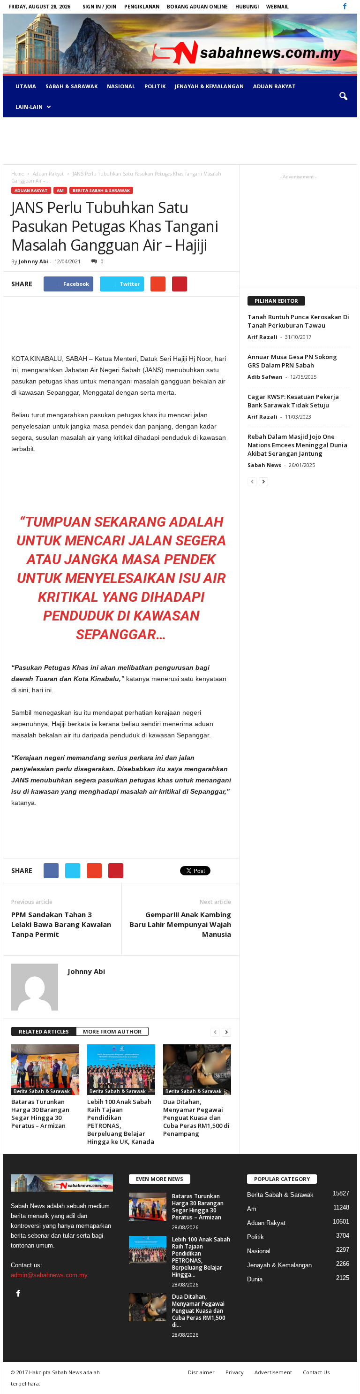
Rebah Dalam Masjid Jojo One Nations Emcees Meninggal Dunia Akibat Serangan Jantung (297, 445)
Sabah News (264, 464)
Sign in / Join (99, 6)
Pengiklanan (141, 6)
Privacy (234, 1372)
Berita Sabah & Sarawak (101, 190)
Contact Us (316, 1372)
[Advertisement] (180, 141)
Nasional (121, 86)
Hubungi (247, 6)
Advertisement (273, 1372)
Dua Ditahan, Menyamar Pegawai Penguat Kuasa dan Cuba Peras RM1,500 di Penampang (196, 1117)
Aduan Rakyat (274, 86)
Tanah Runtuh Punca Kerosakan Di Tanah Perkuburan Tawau (298, 321)
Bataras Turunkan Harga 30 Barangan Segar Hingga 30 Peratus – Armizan (40, 1113)
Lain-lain (29, 106)
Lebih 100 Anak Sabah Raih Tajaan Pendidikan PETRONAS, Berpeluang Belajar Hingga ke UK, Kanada (120, 1121)
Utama (25, 86)
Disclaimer (201, 1372)
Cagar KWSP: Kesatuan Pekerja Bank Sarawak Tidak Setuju (293, 400)
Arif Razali (263, 336)
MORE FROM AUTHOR (112, 1031)
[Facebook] (344, 7)
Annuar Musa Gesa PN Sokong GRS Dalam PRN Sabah (292, 360)
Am (60, 190)
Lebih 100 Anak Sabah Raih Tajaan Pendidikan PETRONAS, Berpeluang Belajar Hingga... (201, 1257)
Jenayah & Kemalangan (209, 86)
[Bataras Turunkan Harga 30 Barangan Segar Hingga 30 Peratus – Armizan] (45, 1069)
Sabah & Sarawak (71, 86)
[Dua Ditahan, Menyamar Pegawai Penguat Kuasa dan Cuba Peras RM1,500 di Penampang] (197, 1069)
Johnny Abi (33, 261)
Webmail (277, 6)
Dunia (254, 1279)
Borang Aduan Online (197, 6)
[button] (343, 96)
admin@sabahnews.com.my (49, 1275)
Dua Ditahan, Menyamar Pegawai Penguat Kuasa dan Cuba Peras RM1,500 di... (198, 1311)
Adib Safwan (265, 376)
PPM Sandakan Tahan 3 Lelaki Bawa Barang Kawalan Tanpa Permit (61, 924)
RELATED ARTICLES (44, 1031)
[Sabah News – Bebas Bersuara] (180, 44)
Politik (154, 86)
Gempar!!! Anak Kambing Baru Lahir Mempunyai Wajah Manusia (180, 924)
